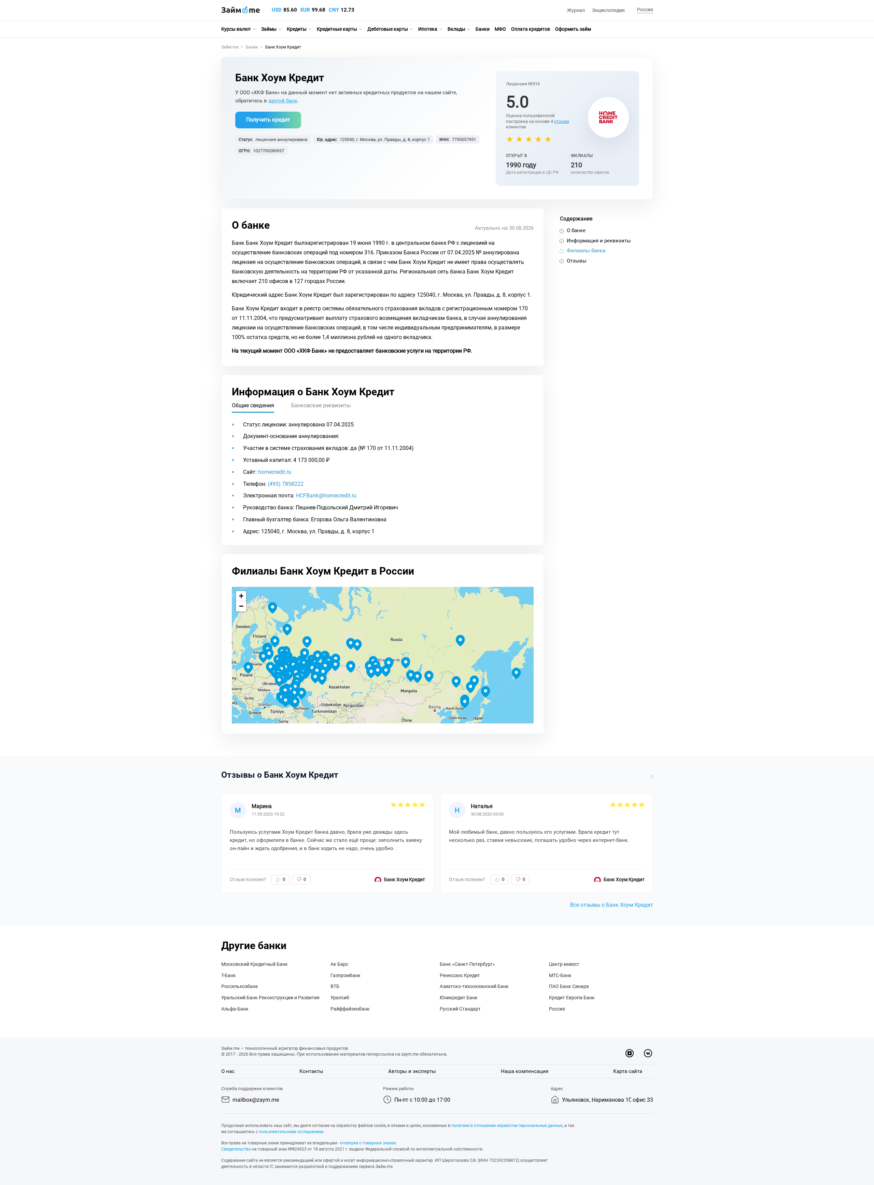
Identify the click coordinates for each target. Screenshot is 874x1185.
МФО (500, 29)
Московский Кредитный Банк (254, 964)
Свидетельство (236, 1149)
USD (277, 10)
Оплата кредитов (530, 29)
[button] (644, 10)
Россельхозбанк (239, 986)
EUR (305, 10)
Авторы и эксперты (412, 1071)
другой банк (282, 101)
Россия (557, 1009)
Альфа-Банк (235, 1009)
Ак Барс (339, 964)
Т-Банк (228, 975)
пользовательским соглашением (291, 1131)
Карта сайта (627, 1071)
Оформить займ (573, 29)
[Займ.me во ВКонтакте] (648, 1053)
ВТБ (334, 986)
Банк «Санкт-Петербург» (467, 964)
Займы (269, 29)
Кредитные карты (337, 29)
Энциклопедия (608, 10)
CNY (334, 10)
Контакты (311, 1071)
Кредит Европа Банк (572, 997)
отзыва (561, 121)
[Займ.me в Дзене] (629, 1053)
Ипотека (427, 29)
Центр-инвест (564, 964)
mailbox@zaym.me (255, 1100)
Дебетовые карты (387, 29)
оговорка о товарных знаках (368, 1143)
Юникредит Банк (459, 997)
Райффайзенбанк (350, 1009)
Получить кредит (268, 119)
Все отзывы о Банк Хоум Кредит (611, 905)
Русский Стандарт (460, 1009)
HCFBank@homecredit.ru (326, 495)
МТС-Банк (560, 975)
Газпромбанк (345, 975)
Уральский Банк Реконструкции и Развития (270, 997)
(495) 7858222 (286, 484)
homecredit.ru (274, 472)
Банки (483, 29)
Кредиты (297, 29)
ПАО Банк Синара (569, 986)
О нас (228, 1071)
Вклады (456, 29)
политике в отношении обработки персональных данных (507, 1125)
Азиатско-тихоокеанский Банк (474, 986)
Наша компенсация (524, 1071)
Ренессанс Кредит (460, 975)
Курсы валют (236, 29)
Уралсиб (339, 997)
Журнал (576, 10)
